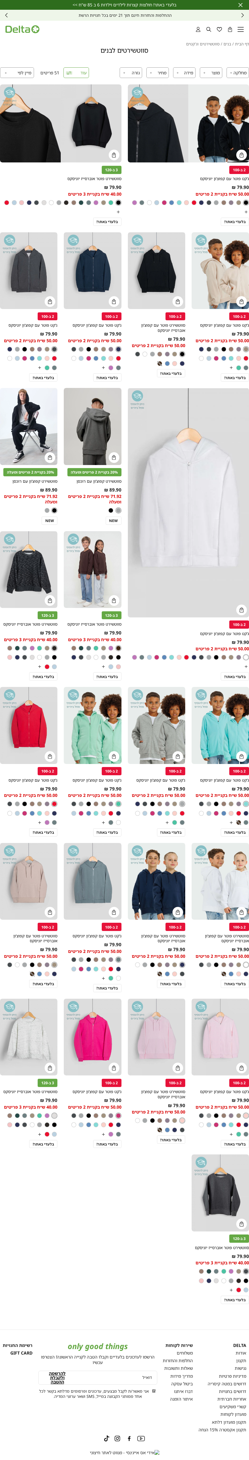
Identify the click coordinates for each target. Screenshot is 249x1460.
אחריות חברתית (231, 1399)
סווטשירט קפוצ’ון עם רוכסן (99, 481)
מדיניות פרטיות (232, 1376)
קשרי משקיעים (233, 1406)
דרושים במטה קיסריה (227, 1384)
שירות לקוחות (179, 1345)
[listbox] (60, 207)
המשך (6, 15)
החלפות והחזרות (178, 1360)
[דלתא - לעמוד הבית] (22, 29)
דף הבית (242, 44)
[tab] (238, 73)
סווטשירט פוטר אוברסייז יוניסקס (94, 178)
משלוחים (185, 1353)
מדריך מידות (181, 1376)
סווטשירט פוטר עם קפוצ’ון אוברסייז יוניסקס (163, 328)
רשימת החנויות (17, 1345)
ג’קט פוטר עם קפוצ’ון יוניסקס (224, 178)
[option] (246, 203)
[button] (230, 29)
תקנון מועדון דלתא (229, 1422)
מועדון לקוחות (233, 1414)
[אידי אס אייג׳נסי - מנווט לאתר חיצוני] (124, 1452)
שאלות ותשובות (178, 1368)
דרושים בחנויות (232, 1391)
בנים (227, 44)
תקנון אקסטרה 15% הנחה (222, 1430)
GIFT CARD (21, 1353)
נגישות (240, 1368)
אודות (241, 1353)
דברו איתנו (183, 1391)
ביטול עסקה (182, 1384)
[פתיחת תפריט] (240, 29)
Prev (242, 15)
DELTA (239, 1345)
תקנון (241, 1360)
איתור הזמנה (181, 1399)
